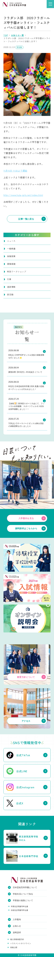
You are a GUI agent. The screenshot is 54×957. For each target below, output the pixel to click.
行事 (9, 279)
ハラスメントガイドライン (20, 943)
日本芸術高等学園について (25, 887)
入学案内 (17, 919)
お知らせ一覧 (17, 35)
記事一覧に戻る (26, 219)
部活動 (10, 294)
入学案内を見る (26, 518)
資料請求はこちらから (26, 528)
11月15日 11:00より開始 (15, 170)
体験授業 (11, 256)
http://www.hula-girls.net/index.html (23, 195)
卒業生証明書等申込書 (19, 906)
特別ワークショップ (16, 271)
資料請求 (17, 932)
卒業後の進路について (23, 900)
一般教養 (11, 248)
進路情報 (11, 286)
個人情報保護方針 (17, 939)
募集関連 (11, 263)
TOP (5, 35)
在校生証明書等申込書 (19, 910)
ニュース (11, 240)
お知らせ (17, 926)
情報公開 (13, 947)
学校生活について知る (23, 894)
